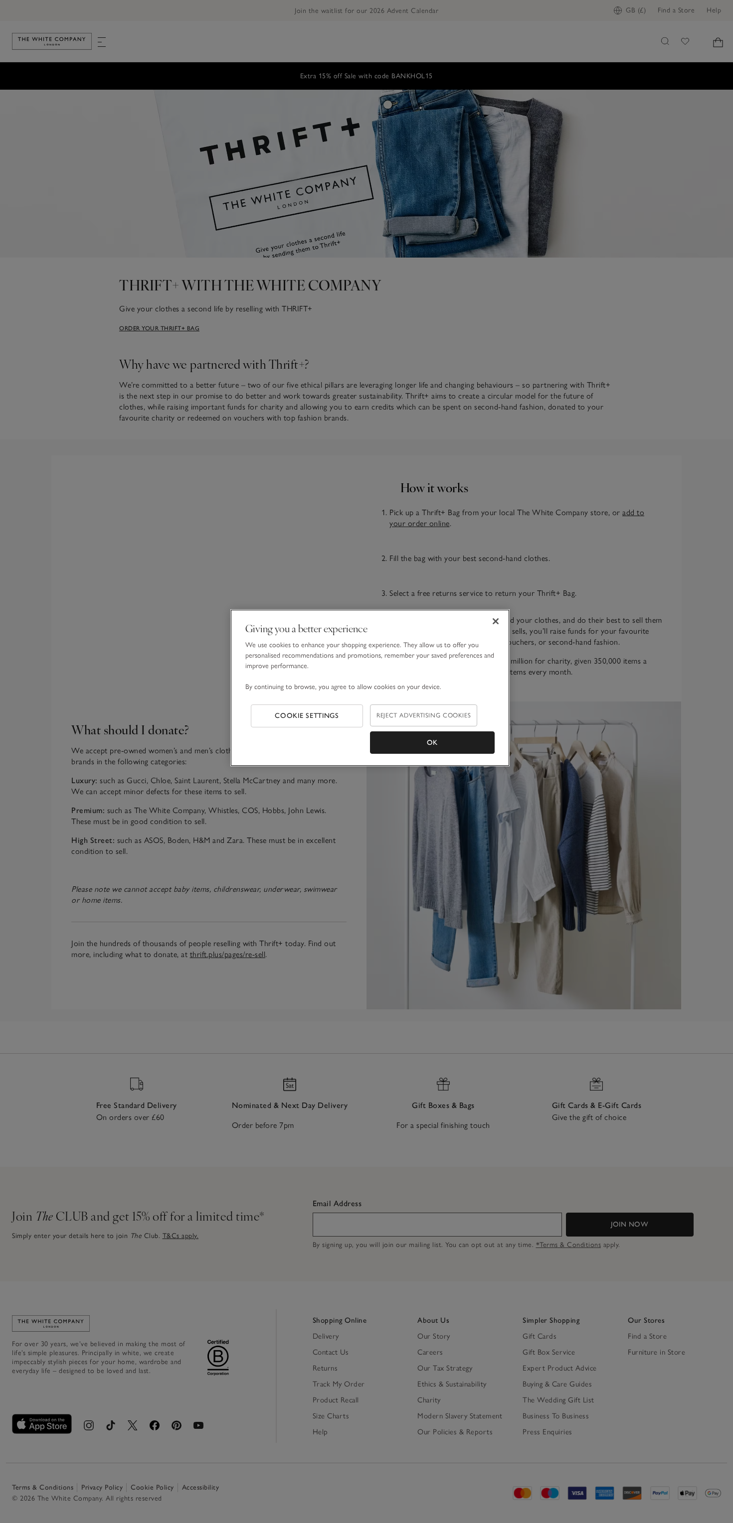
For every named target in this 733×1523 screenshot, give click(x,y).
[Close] (496, 621)
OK (432, 742)
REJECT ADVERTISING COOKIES (423, 715)
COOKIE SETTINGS (307, 715)
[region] (370, 688)
